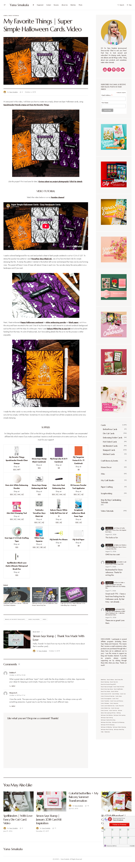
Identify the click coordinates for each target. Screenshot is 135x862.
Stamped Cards (109, 450)
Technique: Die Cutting (106, 722)
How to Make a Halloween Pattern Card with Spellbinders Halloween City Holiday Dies (115, 585)
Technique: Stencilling (119, 729)
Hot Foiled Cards (110, 442)
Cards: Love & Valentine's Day (108, 705)
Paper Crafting (107, 487)
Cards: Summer (104, 710)
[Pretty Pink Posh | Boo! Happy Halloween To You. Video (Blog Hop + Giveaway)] (74, 594)
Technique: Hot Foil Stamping (107, 724)
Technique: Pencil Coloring (107, 729)
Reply (13, 686)
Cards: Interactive (114, 703)
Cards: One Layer (115, 708)
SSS (14, 469)
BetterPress (103, 679)
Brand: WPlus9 (114, 691)
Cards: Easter (119, 696)
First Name (105, 103)
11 (55, 828)
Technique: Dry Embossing (118, 722)
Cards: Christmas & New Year (108, 696)
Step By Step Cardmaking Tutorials (111, 501)
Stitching (119, 713)
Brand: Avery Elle (119, 679)
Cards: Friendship (105, 701)
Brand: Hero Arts (114, 682)
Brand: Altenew (110, 679)
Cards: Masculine (120, 705)
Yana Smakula (19, 5)
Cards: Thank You (113, 710)
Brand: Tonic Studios (105, 691)
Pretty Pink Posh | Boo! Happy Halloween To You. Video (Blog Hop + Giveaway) (73, 604)
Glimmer (120, 710)
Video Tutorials (13, 15)
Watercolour (107, 732)
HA (19, 494)
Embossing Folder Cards (112, 437)
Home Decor (106, 467)
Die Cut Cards (108, 433)
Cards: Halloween (34, 619)
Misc (103, 474)
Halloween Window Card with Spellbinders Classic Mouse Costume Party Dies (45, 604)
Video (44, 619)
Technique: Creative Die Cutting (108, 720)
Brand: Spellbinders (118, 689)
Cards (5, 15)
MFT (18, 469)
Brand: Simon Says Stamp (107, 689)
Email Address (107, 95)
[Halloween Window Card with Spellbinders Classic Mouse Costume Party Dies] (45, 594)
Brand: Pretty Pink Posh (118, 686)
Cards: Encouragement (106, 698)
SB (59, 468)
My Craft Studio (107, 480)
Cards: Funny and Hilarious (116, 701)
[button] (4, 5)
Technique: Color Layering (119, 715)
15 (88, 806)
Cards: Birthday (115, 694)
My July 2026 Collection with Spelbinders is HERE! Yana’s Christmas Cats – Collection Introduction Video (115, 612)
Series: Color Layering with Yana (108, 713)
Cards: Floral (115, 698)
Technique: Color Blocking (107, 715)
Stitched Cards (109, 454)
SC (15, 494)
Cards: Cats (123, 694)
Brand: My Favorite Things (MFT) (15, 619)
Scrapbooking (106, 493)
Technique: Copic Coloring (107, 717)
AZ (22, 494)
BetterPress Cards (110, 429)
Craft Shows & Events (109, 461)
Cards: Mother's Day (105, 708)
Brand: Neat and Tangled (106, 686)
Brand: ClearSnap (105, 682)
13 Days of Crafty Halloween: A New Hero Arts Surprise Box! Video (115, 530)
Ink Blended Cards (110, 446)
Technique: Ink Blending (106, 727)
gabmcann (109, 528)
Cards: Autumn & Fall (106, 694)
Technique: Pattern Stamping (119, 727)
